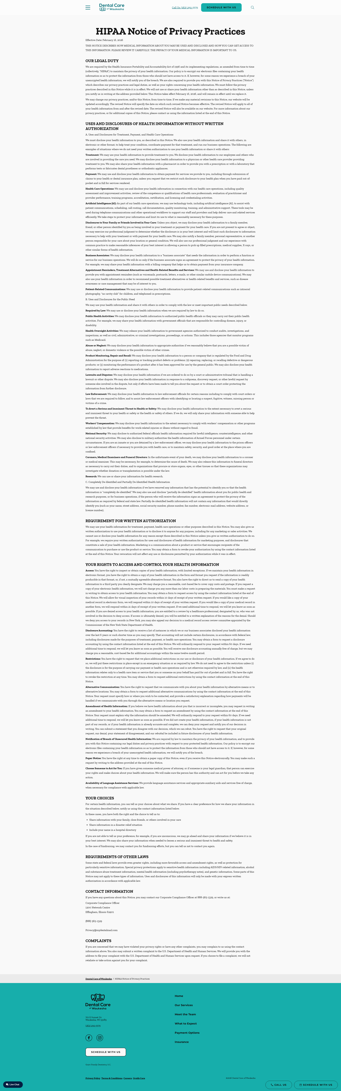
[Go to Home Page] (111, 7)
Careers (127, 1078)
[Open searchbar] (252, 7)
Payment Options (187, 1032)
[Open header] (88, 7)
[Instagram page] (99, 1037)
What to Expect (186, 1023)
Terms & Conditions (111, 1078)
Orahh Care (139, 1078)
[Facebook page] (89, 1037)
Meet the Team (185, 1014)
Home (179, 996)
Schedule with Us (221, 7)
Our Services (184, 1005)
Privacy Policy (93, 1078)
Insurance (182, 1042)
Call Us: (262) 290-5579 (185, 7)
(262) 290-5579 (93, 1025)
